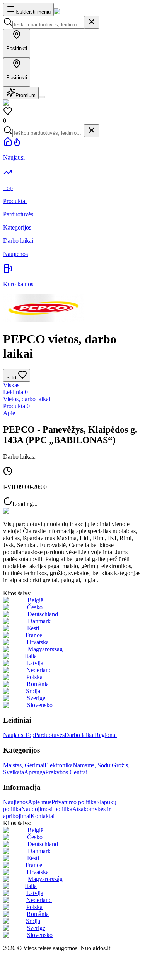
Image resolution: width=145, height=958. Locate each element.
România (38, 684)
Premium (25, 95)
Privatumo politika (73, 802)
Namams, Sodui (92, 765)
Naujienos (15, 802)
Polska (34, 677)
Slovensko (40, 705)
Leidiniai (15, 392)
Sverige (36, 698)
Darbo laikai (80, 735)
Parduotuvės (49, 735)
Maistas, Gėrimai (23, 765)
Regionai (106, 735)
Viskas (11, 385)
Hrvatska (38, 642)
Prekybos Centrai (66, 772)
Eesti (33, 628)
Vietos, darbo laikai (26, 399)
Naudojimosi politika (46, 809)
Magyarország (45, 649)
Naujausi (14, 735)
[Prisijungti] (42, 97)
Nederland (39, 670)
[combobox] (48, 25)
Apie (9, 413)
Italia (31, 656)
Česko (35, 607)
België (35, 600)
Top (29, 735)
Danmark (39, 621)
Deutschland (42, 614)
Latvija (34, 663)
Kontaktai (43, 816)
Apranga (34, 772)
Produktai (16, 406)
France (34, 635)
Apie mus (39, 802)
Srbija (33, 691)
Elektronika (58, 765)
